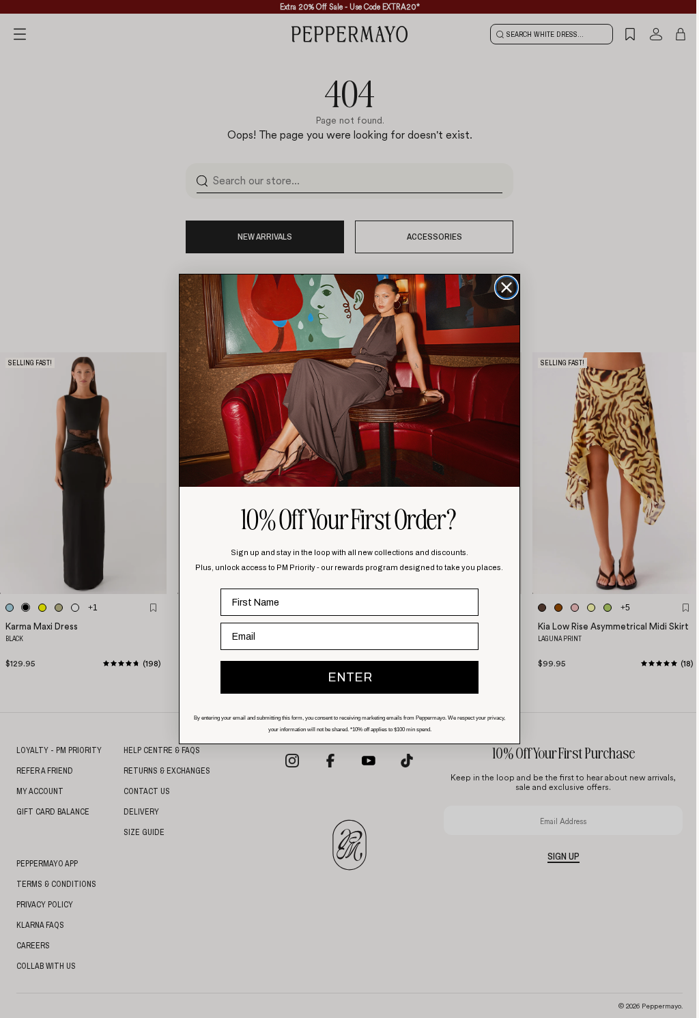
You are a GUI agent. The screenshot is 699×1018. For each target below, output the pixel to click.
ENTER (350, 677)
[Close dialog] (506, 287)
